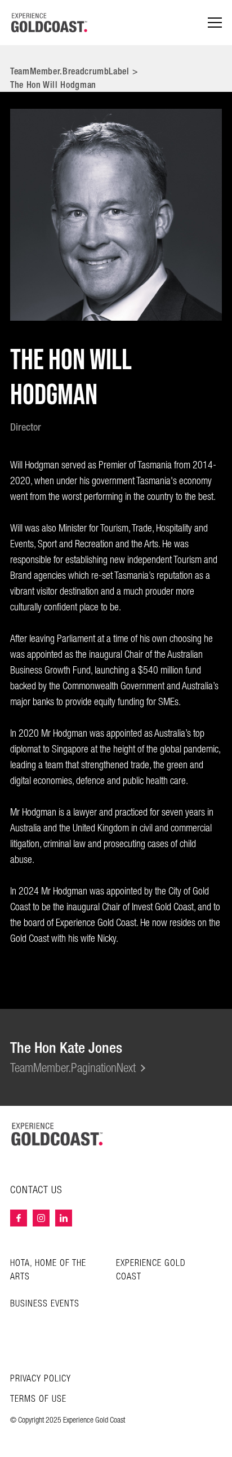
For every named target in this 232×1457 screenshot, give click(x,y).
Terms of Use (38, 1399)
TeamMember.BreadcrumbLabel (70, 71)
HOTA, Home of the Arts (48, 1270)
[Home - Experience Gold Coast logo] (49, 22)
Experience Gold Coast (151, 1270)
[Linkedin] (63, 1218)
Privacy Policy (40, 1379)
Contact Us (36, 1190)
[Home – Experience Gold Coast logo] (57, 1134)
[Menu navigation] (215, 23)
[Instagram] (41, 1218)
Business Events (44, 1304)
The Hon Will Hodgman (53, 85)
